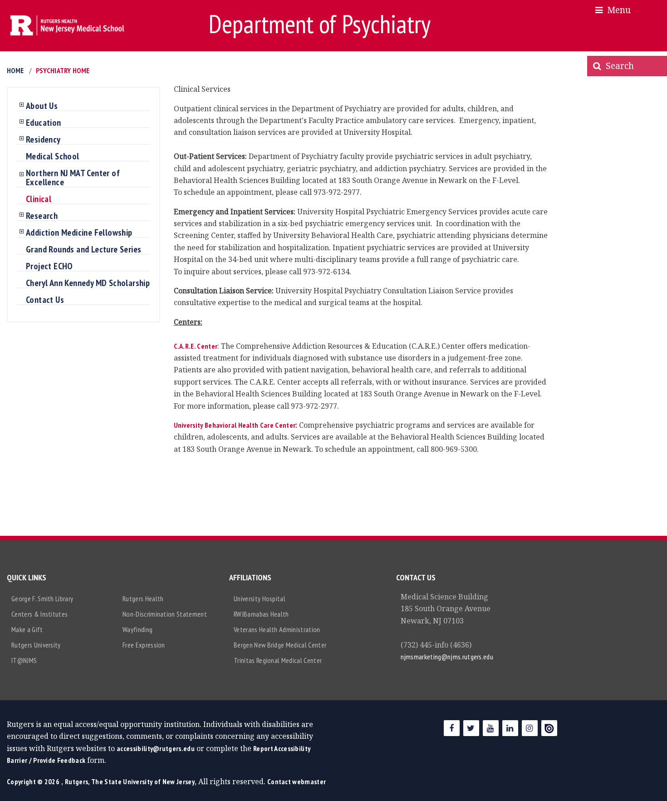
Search (617, 65)
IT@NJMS (24, 660)
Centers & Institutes (39, 613)
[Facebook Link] (452, 728)
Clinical (38, 199)
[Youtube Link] (491, 728)
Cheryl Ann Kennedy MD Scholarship (88, 283)
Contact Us (45, 300)
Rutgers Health (143, 598)
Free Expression (144, 644)
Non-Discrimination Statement (165, 613)
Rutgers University (36, 644)
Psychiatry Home (62, 70)
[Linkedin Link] (510, 728)
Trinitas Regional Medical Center (278, 660)
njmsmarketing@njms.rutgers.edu (447, 656)
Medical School (52, 157)
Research (42, 216)
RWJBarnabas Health (261, 613)
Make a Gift (27, 629)
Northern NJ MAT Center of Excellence (73, 178)
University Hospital (259, 598)
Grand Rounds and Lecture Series (83, 250)
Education (43, 123)
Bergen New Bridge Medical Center (280, 644)
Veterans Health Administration (277, 629)
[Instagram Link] (530, 728)
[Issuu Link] (549, 728)
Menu (617, 10)
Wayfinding (137, 629)
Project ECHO (49, 267)
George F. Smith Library (42, 598)
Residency (43, 140)
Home (15, 70)
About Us (42, 106)
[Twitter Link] (471, 728)
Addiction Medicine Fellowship (79, 233)
